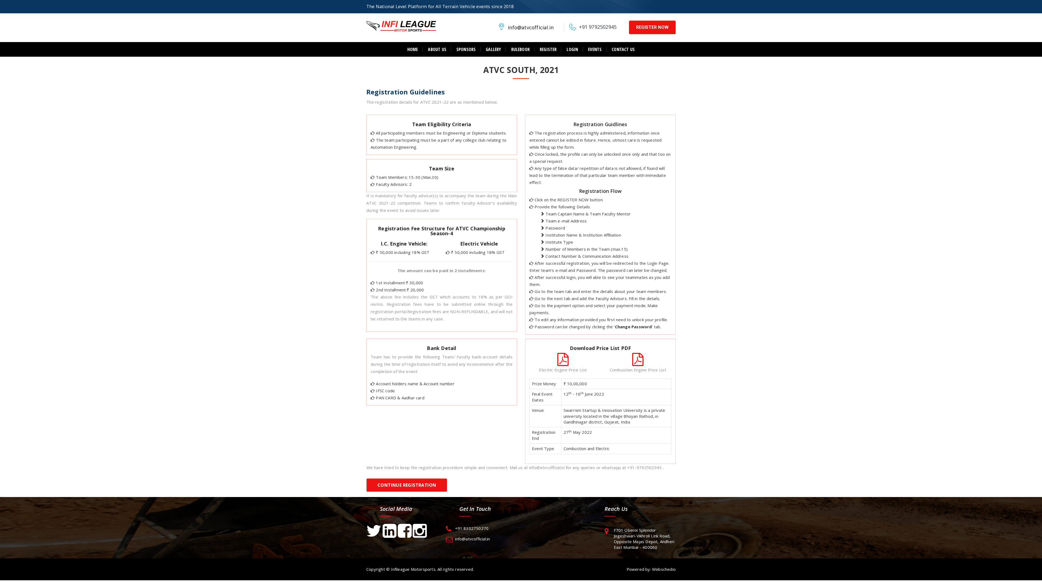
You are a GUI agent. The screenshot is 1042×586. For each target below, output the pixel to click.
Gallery (493, 49)
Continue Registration (406, 485)
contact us (623, 49)
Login (572, 49)
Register (548, 49)
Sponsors (466, 49)
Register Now (652, 27)
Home (412, 49)
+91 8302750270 (472, 528)
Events (595, 49)
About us (437, 49)
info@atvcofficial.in (531, 27)
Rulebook (520, 49)
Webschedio (664, 569)
